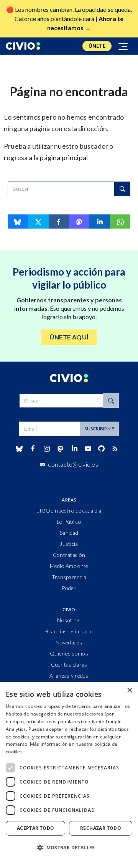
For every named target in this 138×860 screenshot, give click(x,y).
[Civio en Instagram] (47, 448)
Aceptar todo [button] (35, 828)
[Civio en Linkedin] (74, 448)
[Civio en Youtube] (88, 448)
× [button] (129, 690)
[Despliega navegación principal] (123, 46)
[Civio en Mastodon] (60, 448)
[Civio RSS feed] (115, 448)
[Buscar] (122, 189)
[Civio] (23, 46)
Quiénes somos (69, 653)
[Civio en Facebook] (33, 448)
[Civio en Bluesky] (19, 448)
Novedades (69, 642)
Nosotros (68, 620)
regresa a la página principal (46, 157)
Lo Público (69, 521)
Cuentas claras (69, 664)
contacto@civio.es (73, 464)
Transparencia (69, 577)
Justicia (69, 543)
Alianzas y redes (68, 675)
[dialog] (69, 771)
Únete (97, 46)
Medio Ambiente (69, 566)
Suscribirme (99, 429)
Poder (69, 588)
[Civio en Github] (101, 448)
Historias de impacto (69, 631)
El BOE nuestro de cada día (68, 510)
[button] (69, 847)
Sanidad (69, 532)
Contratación (69, 555)
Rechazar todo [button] (100, 828)
